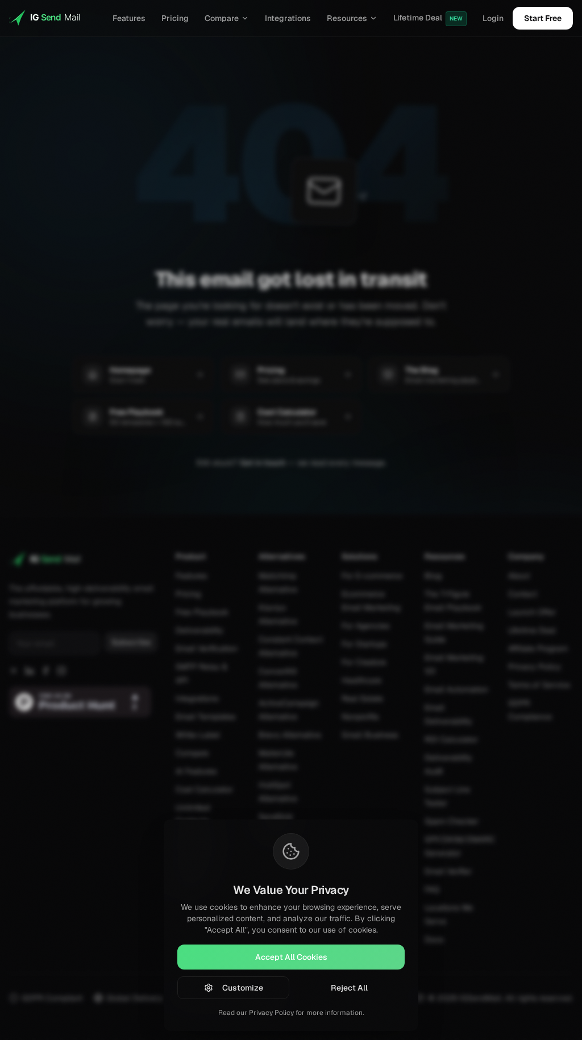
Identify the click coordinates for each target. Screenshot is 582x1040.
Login (493, 18)
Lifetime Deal (428, 18)
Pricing (175, 18)
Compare (222, 18)
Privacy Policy (271, 1012)
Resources (347, 18)
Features (129, 18)
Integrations (288, 18)
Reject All (349, 988)
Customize (242, 988)
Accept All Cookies (291, 957)
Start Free (543, 18)
